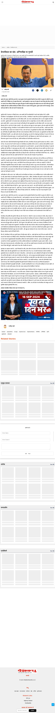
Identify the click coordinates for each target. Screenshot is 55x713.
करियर (34, 691)
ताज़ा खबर (16, 691)
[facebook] (33, 90)
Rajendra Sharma (30, 331)
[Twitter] (37, 90)
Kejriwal (3, 331)
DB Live (28, 698)
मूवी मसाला (39, 691)
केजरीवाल (38, 331)
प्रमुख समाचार (5, 383)
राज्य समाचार (22, 691)
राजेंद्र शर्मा (6, 89)
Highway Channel (28, 700)
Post (29, 453)
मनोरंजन (28, 691)
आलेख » (8, 47)
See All (52, 383)
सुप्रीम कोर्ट (4, 334)
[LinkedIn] (42, 90)
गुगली (48, 331)
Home (3, 47)
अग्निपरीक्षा (43, 331)
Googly (15, 331)
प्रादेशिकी (4, 551)
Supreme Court (22, 331)
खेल (31, 691)
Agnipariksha (9, 331)
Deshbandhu (28, 703)
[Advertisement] (27, 14)
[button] (2, 3)
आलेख (3, 464)
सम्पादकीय (4, 507)
